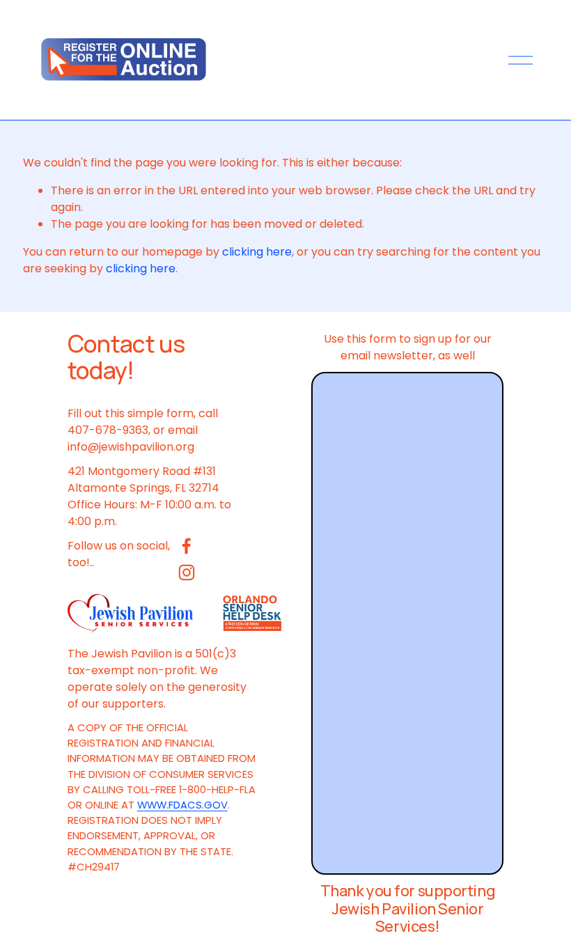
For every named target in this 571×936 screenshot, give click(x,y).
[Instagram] (186, 572)
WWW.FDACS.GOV (182, 804)
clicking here (257, 252)
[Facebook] (186, 546)
